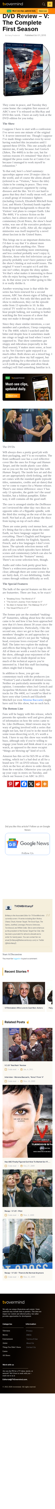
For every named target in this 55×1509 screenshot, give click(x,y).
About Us (30, 1459)
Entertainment (8, 1454)
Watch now (43, 11)
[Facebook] (24, 897)
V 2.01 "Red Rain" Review (15, 1178)
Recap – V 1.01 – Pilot (13, 1324)
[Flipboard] (17, 897)
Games (5, 1467)
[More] (45, 897)
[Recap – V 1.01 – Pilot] (27, 1301)
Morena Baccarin (21, 803)
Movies (5, 1450)
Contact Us (31, 1463)
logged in (17, 1072)
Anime (5, 1458)
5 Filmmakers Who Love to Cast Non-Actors (24, 1121)
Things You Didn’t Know (12, 1463)
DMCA (28, 1450)
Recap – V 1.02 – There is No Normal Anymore (24, 1386)
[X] (31, 897)
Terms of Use (32, 1454)
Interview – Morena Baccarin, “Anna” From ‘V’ (24, 1190)
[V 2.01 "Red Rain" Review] (27, 1157)
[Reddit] (38, 897)
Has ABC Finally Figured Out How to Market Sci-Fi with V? (30, 1275)
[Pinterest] (10, 897)
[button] (49, 5)
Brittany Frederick (12, 35)
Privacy (29, 1446)
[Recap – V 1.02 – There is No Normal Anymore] (27, 1357)
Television (7, 1446)
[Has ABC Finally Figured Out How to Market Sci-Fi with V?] (27, 1234)
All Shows (6, 1471)
